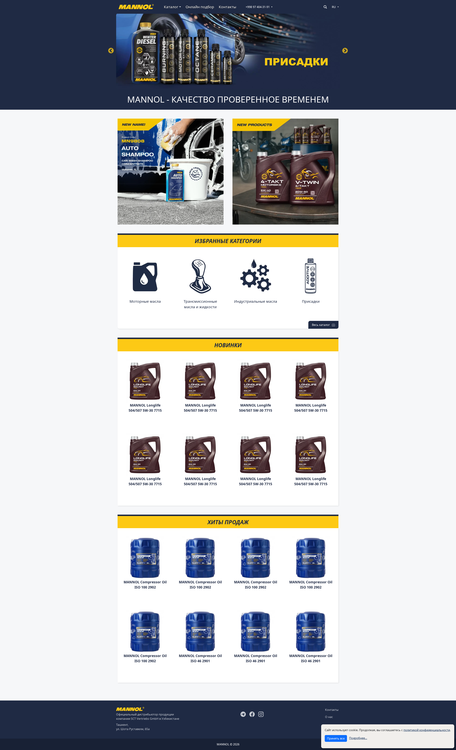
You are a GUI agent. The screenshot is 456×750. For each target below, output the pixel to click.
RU (334, 7)
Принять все (336, 738)
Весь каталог (322, 325)
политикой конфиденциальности (426, 730)
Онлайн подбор (200, 6)
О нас (329, 717)
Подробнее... (358, 738)
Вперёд (345, 51)
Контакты (227, 6)
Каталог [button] (171, 6)
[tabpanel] (228, 51)
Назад (111, 51)
